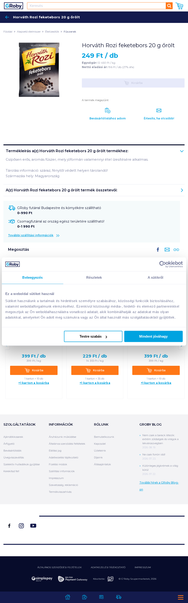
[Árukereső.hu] (112, 528)
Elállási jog (55, 450)
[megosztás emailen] (166, 253)
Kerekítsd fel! (11, 471)
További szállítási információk (30, 235)
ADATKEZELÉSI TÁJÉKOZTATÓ (108, 567)
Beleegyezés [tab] (32, 277)
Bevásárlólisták (12, 450)
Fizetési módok (58, 464)
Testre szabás (91, 336)
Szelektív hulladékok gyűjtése (21, 464)
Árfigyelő (8, 443)
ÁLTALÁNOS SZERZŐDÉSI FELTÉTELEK (59, 567)
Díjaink (98, 457)
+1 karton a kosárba (33, 383)
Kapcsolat (100, 443)
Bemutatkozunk (104, 436)
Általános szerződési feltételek (67, 443)
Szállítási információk (62, 471)
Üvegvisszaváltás (13, 457)
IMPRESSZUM (143, 567)
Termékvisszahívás (60, 491)
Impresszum (56, 478)
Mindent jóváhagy (153, 336)
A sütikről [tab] (155, 277)
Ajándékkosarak (13, 436)
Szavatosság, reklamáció (63, 485)
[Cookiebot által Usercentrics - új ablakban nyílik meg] (163, 264)
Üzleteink (100, 450)
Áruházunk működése (62, 436)
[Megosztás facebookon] (158, 253)
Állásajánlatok (102, 464)
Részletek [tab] (94, 277)
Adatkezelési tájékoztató (63, 457)
